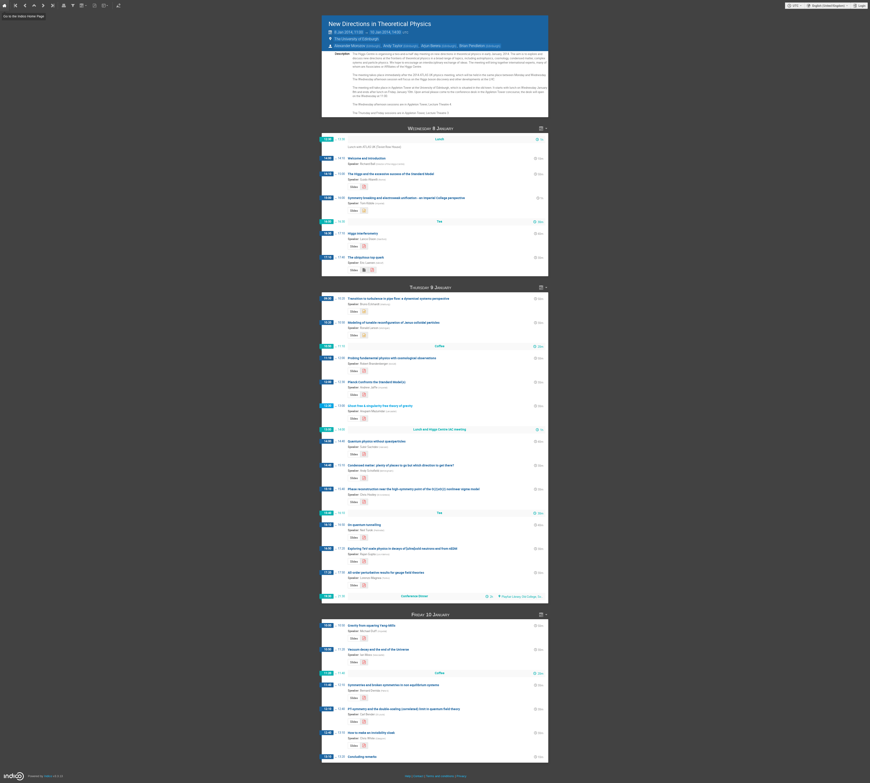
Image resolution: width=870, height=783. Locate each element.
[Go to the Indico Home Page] (4, 5)
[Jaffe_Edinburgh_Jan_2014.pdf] (364, 394)
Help (408, 776)
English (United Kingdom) (828, 6)
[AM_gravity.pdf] (364, 418)
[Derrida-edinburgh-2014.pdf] (364, 698)
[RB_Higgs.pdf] (364, 371)
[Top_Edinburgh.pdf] (372, 270)
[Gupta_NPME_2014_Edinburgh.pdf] (364, 561)
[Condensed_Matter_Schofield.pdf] (364, 478)
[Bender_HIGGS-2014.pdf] (364, 722)
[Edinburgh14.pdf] (364, 585)
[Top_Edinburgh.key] (364, 270)
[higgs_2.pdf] (364, 638)
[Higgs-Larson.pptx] (364, 335)
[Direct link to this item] (459, 128)
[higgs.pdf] (364, 662)
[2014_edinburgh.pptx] (364, 311)
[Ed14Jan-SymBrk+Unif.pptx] (364, 210)
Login (861, 6)
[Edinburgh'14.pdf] (364, 186)
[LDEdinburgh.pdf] (364, 246)
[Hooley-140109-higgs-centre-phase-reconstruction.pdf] (364, 502)
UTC (796, 6)
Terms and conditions (440, 776)
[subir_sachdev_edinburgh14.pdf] (364, 454)
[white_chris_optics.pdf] (364, 745)
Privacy (461, 776)
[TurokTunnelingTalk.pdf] (364, 537)
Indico (48, 776)
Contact (418, 776)
